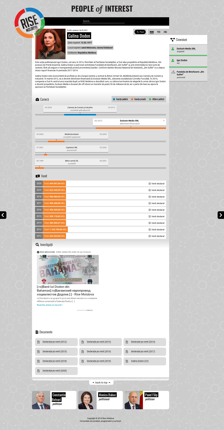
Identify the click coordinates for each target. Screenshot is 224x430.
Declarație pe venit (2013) (99, 341)
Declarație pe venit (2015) (55, 351)
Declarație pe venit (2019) (99, 361)
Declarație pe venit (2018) (55, 361)
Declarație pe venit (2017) (143, 351)
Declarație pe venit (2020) (55, 370)
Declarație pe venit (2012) (55, 341)
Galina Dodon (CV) (140, 361)
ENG (165, 31)
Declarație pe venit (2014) (143, 341)
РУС (158, 31)
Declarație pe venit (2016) (99, 351)
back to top (101, 382)
